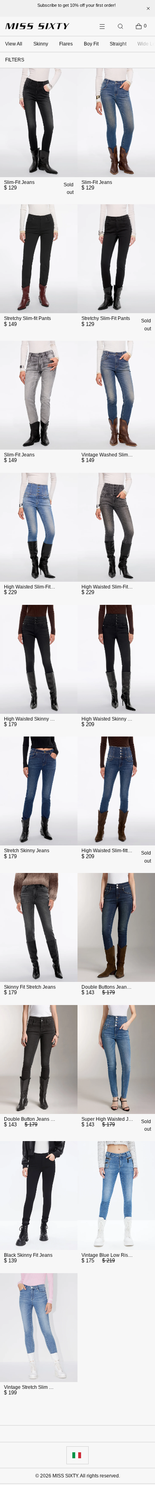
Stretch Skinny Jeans (26, 850)
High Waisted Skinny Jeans (33, 719)
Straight (118, 44)
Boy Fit (91, 44)
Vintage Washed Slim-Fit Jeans (115, 455)
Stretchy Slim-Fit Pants (105, 318)
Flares (66, 44)
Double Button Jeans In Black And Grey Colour (54, 1119)
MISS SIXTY (65, 1476)
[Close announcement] (148, 8)
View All (13, 44)
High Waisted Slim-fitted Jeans (114, 850)
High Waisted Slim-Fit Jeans (34, 587)
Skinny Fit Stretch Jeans (30, 987)
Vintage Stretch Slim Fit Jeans (36, 1387)
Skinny (40, 44)
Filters (14, 60)
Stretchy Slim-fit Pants (27, 318)
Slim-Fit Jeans (19, 182)
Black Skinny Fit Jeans (28, 1255)
